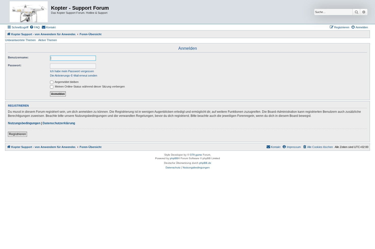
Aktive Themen (47, 40)
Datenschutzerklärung (59, 123)
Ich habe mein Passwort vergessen (72, 71)
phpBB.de (205, 162)
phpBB (174, 158)
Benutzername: (18, 57)
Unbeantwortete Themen (20, 40)
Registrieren (17, 134)
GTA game (196, 154)
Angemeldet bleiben (66, 81)
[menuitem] (35, 27)
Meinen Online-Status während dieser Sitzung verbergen (89, 86)
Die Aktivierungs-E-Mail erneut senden (73, 75)
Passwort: (14, 65)
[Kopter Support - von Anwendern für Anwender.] (28, 12)
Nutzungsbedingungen (24, 123)
